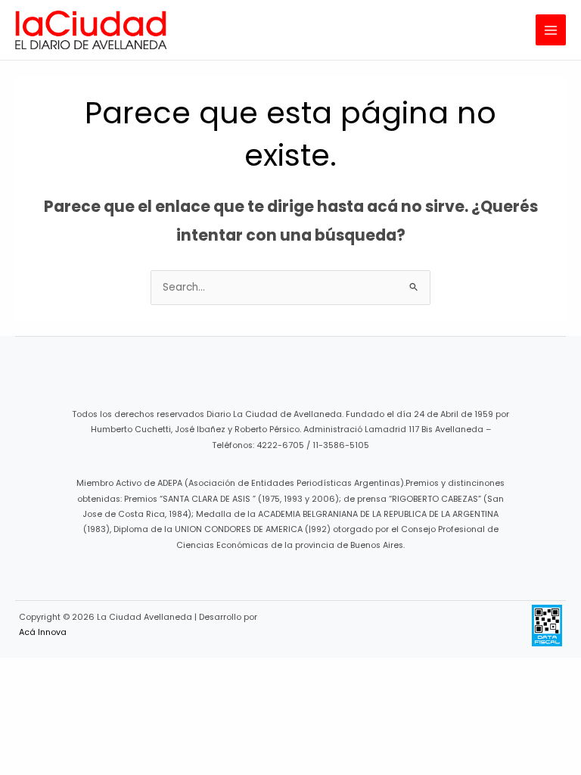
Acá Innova (43, 632)
